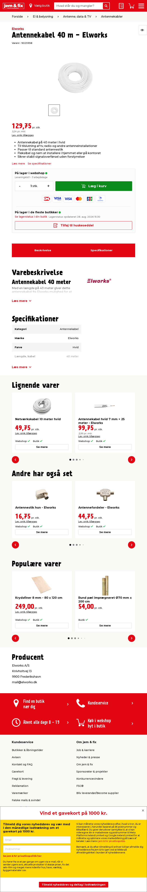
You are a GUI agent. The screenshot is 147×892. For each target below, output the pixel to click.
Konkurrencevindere (89, 778)
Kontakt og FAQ (22, 764)
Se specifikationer (39, 163)
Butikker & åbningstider (27, 750)
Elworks (18, 28)
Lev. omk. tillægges (23, 135)
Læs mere (18, 163)
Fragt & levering (22, 778)
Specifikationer (102, 250)
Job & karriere (85, 750)
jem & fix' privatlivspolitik (111, 841)
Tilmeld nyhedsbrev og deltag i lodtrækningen (73, 884)
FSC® (80, 786)
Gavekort (18, 771)
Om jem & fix (84, 764)
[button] (70, 460)
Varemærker (20, 793)
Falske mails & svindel (26, 800)
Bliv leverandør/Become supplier (97, 793)
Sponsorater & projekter (92, 771)
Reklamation (20, 786)
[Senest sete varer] (142, 30)
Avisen (16, 757)
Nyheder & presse (88, 757)
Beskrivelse (42, 250)
